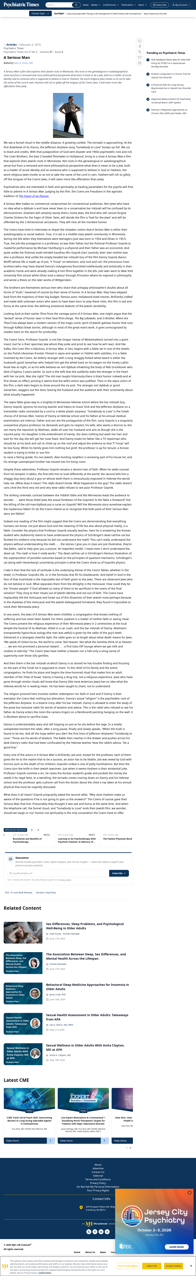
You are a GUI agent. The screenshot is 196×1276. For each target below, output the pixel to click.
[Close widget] (189, 1193)
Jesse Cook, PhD (58, 994)
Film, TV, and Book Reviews (18, 892)
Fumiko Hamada (71, 933)
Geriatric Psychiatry (46, 892)
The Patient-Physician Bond (108, 838)
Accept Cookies (173, 1266)
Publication (127, 4)
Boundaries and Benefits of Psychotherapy (18, 840)
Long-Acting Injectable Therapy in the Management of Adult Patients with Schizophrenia (104, 13)
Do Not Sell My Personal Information (98, 1186)
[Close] (191, 1266)
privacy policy (65, 879)
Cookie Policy (44, 1272)
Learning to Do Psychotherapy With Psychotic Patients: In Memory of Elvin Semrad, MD (68, 840)
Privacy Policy (98, 1183)
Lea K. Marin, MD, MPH (61, 1024)
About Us (90, 1252)
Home (77, 1252)
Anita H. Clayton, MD (60, 1055)
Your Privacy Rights (98, 1190)
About (98, 1164)
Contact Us (98, 1172)
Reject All (152, 1266)
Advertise (98, 1168)
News (86, 4)
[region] (98, 1266)
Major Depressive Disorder (155, 13)
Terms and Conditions (98, 1179)
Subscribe (117, 873)
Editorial (98, 1175)
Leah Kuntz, (56, 933)
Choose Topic (38, 13)
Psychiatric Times (14, 48)
